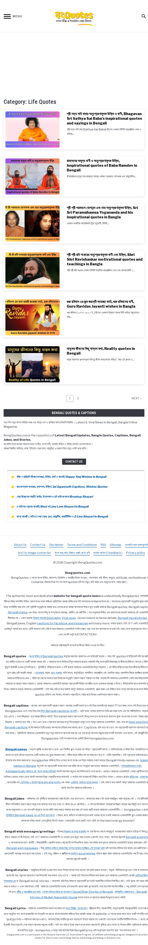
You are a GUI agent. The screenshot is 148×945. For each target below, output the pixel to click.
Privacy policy (135, 553)
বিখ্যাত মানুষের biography (47, 618)
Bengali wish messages (22, 848)
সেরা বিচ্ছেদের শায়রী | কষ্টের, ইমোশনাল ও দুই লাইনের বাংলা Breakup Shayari (54, 496)
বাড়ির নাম (134, 776)
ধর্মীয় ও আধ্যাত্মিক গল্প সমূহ (28, 892)
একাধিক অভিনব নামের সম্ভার (84, 782)
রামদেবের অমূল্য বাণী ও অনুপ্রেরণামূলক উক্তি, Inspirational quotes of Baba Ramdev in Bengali (102, 165)
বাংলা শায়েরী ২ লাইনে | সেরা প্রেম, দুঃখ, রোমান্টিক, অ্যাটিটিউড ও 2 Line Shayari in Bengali (62, 516)
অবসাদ (59, 672)
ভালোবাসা (39, 672)
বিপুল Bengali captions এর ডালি (59, 711)
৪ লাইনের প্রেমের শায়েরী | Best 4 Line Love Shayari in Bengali (52, 506)
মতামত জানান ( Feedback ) (107, 553)
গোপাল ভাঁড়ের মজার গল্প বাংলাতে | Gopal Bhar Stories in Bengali (77, 892)
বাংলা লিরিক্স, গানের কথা (76, 908)
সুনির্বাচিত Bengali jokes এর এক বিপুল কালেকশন (30, 815)
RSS (103, 545)
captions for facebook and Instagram (62, 623)
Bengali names (16, 749)
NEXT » (137, 398)
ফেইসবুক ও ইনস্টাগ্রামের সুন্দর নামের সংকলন (41, 782)
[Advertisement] (74, 65)
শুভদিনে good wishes (83, 853)
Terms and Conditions (82, 545)
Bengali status (18, 612)
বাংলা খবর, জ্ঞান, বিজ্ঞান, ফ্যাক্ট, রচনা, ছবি (72, 553)
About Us (20, 545)
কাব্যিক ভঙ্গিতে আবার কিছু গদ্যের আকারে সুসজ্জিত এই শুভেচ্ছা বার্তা (75, 848)
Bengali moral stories (132, 618)
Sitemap (115, 545)
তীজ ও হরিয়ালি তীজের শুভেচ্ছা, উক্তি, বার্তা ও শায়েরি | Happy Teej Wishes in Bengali (61, 476)
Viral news (69, 618)
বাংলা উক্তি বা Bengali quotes (46, 656)
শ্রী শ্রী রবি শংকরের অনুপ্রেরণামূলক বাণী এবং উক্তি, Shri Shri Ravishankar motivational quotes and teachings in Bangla (105, 259)
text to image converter (34, 553)
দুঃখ (53, 672)
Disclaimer (56, 545)
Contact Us (74, 461)
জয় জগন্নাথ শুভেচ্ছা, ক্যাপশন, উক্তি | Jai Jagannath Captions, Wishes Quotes (61, 486)
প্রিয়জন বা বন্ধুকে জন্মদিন (75, 831)
